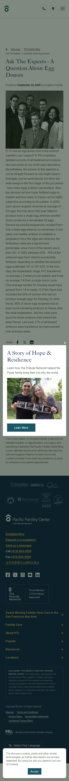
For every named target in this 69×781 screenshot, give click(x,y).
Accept (35, 771)
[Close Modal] (65, 342)
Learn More (21, 427)
